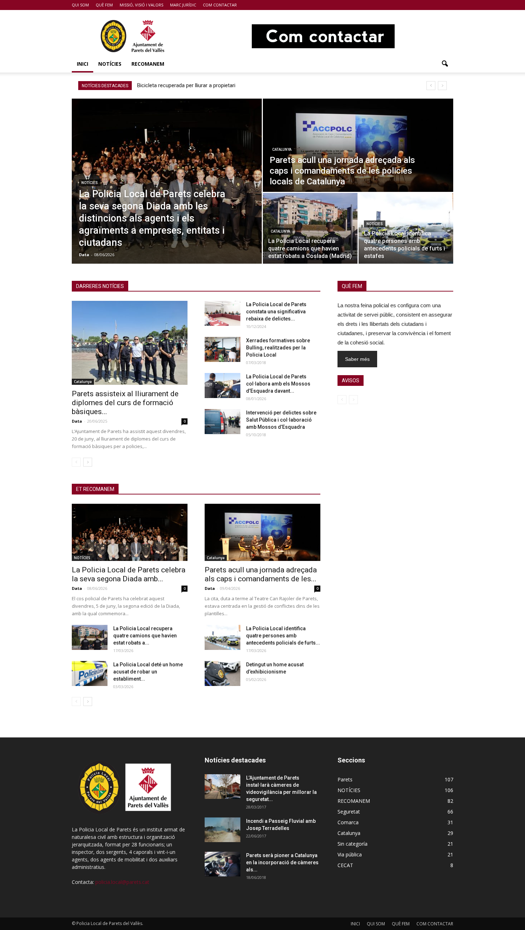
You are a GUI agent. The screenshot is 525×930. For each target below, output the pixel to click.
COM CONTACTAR (220, 5)
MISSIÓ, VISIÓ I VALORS (141, 5)
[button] (444, 64)
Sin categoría (353, 843)
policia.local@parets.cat (122, 882)
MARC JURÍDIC (183, 5)
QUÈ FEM (104, 5)
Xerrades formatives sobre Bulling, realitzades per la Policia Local (278, 348)
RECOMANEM (147, 63)
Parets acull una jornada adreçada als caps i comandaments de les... (261, 574)
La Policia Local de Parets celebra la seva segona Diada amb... (128, 574)
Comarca (348, 822)
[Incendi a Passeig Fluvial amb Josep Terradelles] (222, 829)
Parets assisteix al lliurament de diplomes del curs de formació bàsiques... (125, 402)
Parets (345, 779)
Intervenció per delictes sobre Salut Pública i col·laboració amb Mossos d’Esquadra (281, 420)
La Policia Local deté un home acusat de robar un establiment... (148, 672)
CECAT (345, 865)
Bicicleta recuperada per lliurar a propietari (186, 85)
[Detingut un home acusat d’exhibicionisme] (222, 673)
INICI (82, 63)
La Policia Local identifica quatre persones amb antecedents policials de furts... (283, 636)
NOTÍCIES (109, 63)
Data (84, 254)
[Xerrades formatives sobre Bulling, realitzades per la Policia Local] (222, 349)
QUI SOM (80, 5)
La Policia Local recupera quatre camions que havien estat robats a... (145, 636)
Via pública (350, 854)
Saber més (357, 359)
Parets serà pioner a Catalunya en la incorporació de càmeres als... (282, 862)
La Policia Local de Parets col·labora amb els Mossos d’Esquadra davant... (278, 384)
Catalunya (281, 149)
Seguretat (349, 811)
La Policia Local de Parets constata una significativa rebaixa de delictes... (276, 312)
